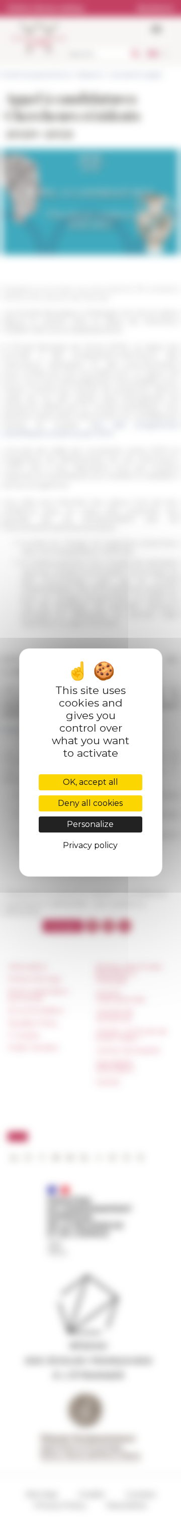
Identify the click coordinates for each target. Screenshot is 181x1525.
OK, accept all (90, 782)
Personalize (90, 824)
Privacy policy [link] (90, 845)
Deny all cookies (90, 803)
